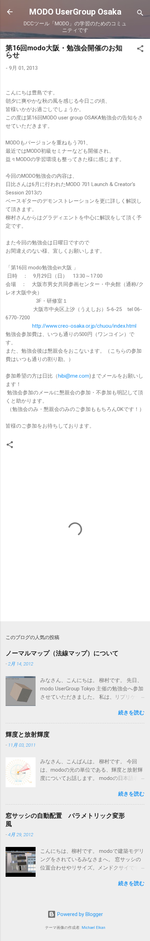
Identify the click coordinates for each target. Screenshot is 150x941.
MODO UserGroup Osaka (75, 12)
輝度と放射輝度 (28, 734)
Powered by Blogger (79, 914)
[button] (140, 49)
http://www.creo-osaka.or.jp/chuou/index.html (84, 326)
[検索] (140, 14)
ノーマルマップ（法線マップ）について (62, 653)
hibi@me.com (73, 376)
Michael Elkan (93, 927)
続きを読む (131, 712)
